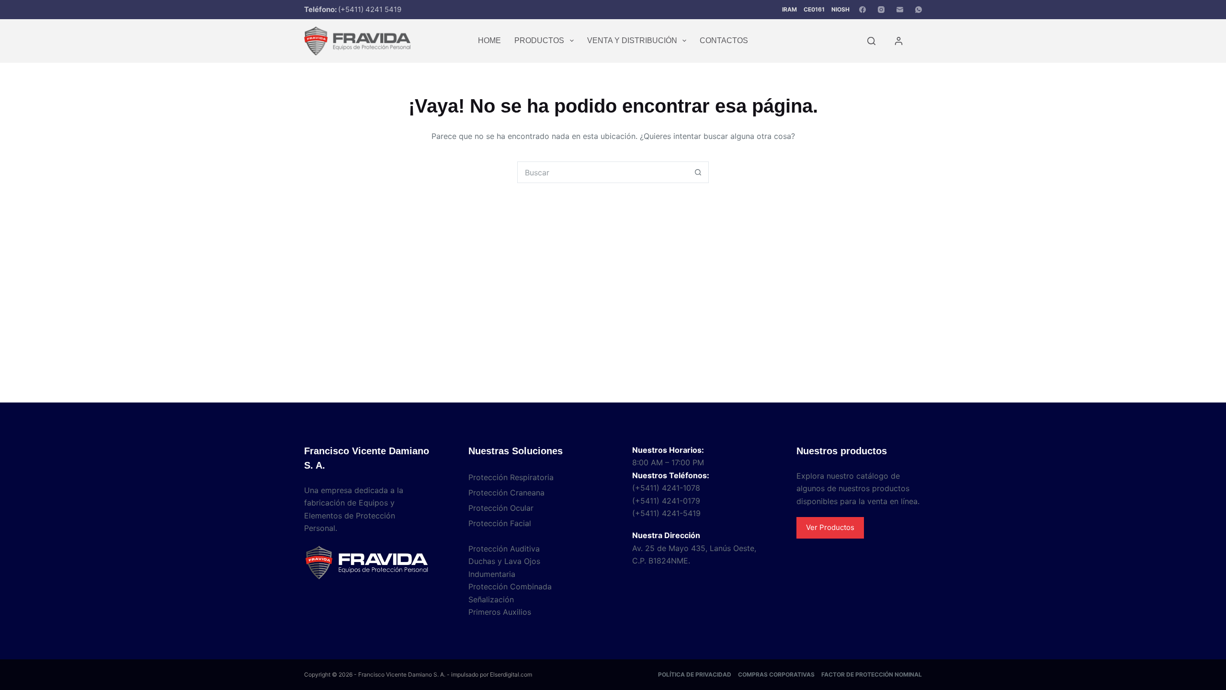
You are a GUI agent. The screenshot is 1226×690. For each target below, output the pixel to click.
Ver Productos (830, 527)
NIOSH (840, 9)
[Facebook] (862, 9)
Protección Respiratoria (511, 477)
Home (489, 40)
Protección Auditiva (504, 548)
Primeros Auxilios (499, 612)
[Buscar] (871, 41)
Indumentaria (491, 574)
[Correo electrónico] (900, 9)
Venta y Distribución (632, 40)
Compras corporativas (776, 674)
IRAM (789, 9)
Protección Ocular (501, 508)
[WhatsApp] (918, 9)
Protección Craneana (506, 492)
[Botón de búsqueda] (698, 172)
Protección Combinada (510, 586)
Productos (539, 40)
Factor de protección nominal (871, 674)
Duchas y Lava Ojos (504, 561)
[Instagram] (881, 9)
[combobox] (603, 172)
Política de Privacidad (694, 674)
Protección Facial (499, 523)
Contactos (724, 40)
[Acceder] (899, 41)
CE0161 (814, 9)
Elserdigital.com (511, 674)
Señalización (491, 599)
